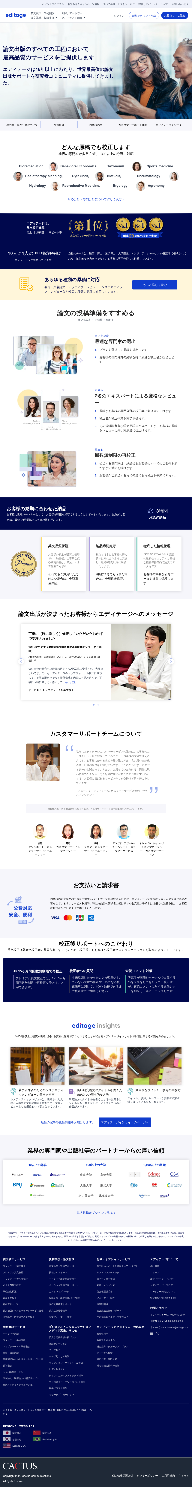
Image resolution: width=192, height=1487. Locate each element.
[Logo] (13, 15)
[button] (70, 682)
